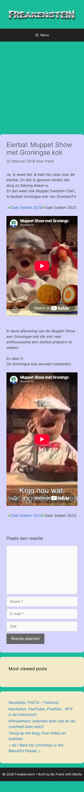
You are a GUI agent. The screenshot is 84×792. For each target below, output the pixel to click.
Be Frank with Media (66, 774)
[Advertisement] (42, 86)
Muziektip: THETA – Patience (34, 702)
